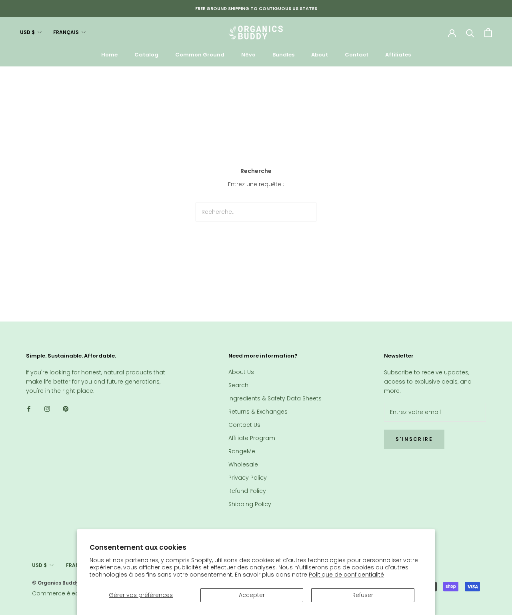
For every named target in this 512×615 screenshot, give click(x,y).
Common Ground (199, 54)
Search (238, 385)
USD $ (27, 32)
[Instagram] (47, 408)
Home (109, 54)
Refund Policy (247, 491)
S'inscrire (414, 439)
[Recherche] (470, 32)
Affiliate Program (251, 438)
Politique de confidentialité (346, 575)
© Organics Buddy (55, 582)
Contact (356, 54)
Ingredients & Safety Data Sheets (275, 398)
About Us (241, 372)
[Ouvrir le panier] (488, 32)
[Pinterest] (65, 408)
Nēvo (248, 54)
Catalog (146, 54)
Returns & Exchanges (258, 412)
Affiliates (398, 54)
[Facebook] (29, 408)
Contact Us (244, 425)
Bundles (283, 54)
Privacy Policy (247, 478)
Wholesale (243, 464)
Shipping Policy (249, 504)
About (319, 54)
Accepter (252, 595)
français (66, 32)
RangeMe (241, 451)
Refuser (362, 595)
